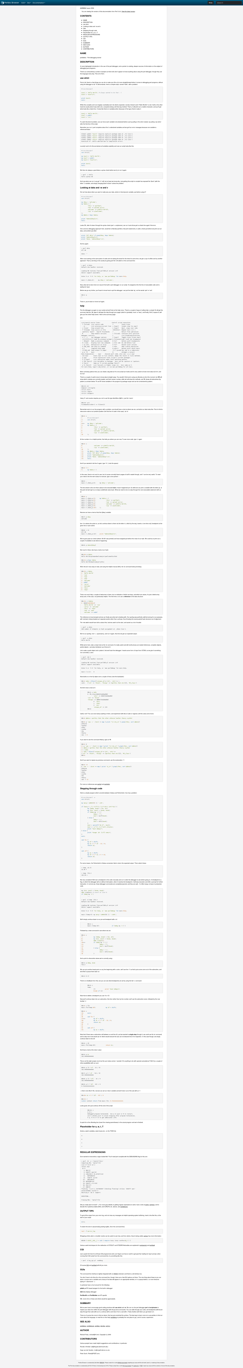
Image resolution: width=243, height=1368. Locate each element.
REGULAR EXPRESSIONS (91, 34)
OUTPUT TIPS (87, 37)
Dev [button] (28, 3)
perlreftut (107, 784)
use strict (86, 24)
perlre (147, 1205)
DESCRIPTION (87, 22)
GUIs (84, 41)
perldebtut (83, 8)
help (84, 28)
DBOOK (102, 1362)
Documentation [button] (38, 3)
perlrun (108, 1326)
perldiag (97, 1326)
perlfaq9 (94, 1265)
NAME (85, 20)
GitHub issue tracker (122, 1362)
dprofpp (102, 1326)
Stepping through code (90, 30)
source (88, 8)
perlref (99, 784)
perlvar (146, 1236)
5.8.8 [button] (23, 3)
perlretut (152, 1205)
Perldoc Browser (11, 2)
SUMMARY (86, 43)
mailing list (136, 1365)
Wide (210, 3)
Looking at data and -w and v (92, 26)
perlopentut (143, 1245)
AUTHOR (86, 47)
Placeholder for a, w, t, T (90, 32)
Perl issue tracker (127, 1365)
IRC (141, 1365)
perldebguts (124, 1207)
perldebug (114, 1317)
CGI (84, 39)
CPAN (92, 8)
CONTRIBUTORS (88, 49)
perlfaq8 (152, 1245)
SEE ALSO (86, 45)
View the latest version (128, 11)
